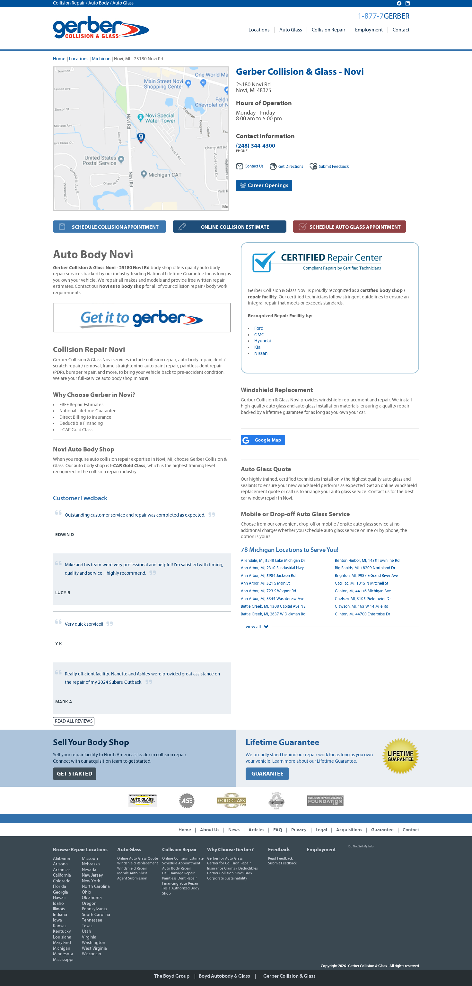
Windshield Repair (132, 868)
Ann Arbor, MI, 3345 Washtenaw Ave (272, 599)
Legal (321, 830)
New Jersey (92, 875)
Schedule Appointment (181, 863)
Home (59, 58)
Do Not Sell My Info (360, 846)
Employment (369, 29)
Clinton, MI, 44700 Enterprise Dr (362, 614)
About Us (209, 830)
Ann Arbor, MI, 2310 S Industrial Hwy (272, 568)
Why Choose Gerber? (230, 850)
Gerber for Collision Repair (229, 863)
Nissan (260, 353)
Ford (258, 328)
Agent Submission (132, 878)
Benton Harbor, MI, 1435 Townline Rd (367, 561)
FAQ (277, 830)
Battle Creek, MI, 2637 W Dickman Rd (273, 614)
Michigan (101, 58)
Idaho (58, 903)
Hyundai (262, 341)
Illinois (59, 909)
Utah (86, 931)
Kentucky (62, 931)
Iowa (57, 920)
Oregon (89, 903)
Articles (256, 830)
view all (254, 626)
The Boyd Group (171, 976)
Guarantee (382, 830)
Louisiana (62, 937)
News (234, 830)
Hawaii (59, 898)
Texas (87, 926)
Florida (59, 886)
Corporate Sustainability (227, 878)
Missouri (90, 858)
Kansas (59, 926)
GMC (259, 334)
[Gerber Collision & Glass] (101, 27)
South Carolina (96, 915)
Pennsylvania (94, 909)
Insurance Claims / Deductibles (232, 868)
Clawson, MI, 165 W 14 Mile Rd (361, 606)
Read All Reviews (73, 721)
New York (91, 881)
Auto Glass (290, 29)
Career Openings (267, 185)
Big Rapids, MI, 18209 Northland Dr (365, 568)
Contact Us (254, 166)
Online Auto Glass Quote (137, 858)
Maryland (62, 942)
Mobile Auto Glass (132, 873)
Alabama (61, 858)
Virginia (89, 937)
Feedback (334, 167)
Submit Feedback (282, 863)
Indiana (60, 915)
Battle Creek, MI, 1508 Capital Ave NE (273, 606)
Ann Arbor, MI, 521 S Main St (265, 583)
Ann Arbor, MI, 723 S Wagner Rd (268, 591)
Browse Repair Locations (80, 850)
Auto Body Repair (176, 868)
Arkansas (62, 870)
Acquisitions (349, 830)
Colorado (62, 881)
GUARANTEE (267, 773)
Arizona (60, 864)
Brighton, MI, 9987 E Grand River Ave (366, 576)
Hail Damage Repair (178, 873)
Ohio (86, 892)
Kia (257, 347)
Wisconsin (91, 954)
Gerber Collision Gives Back (229, 873)
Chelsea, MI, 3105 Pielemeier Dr (363, 599)
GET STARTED (74, 773)
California (62, 875)
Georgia (60, 892)
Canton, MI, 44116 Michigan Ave (363, 591)
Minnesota (63, 954)
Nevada (89, 870)
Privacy (299, 830)
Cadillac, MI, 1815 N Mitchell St (361, 583)
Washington (93, 942)
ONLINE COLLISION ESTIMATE (235, 227)
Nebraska (91, 864)
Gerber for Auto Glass (225, 858)
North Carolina (96, 886)
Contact (401, 29)
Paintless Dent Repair (179, 878)
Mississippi (63, 959)
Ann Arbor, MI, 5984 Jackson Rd (268, 576)
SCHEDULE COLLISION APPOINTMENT (115, 227)
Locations (259, 29)
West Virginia (94, 948)
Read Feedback (280, 858)
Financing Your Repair (180, 883)
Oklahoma (92, 898)
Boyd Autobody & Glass (224, 976)
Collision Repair (328, 29)
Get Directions (290, 167)
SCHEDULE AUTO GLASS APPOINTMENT (355, 227)
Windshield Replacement (137, 863)
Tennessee (92, 920)
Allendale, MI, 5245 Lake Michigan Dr (273, 561)
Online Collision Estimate (183, 858)
